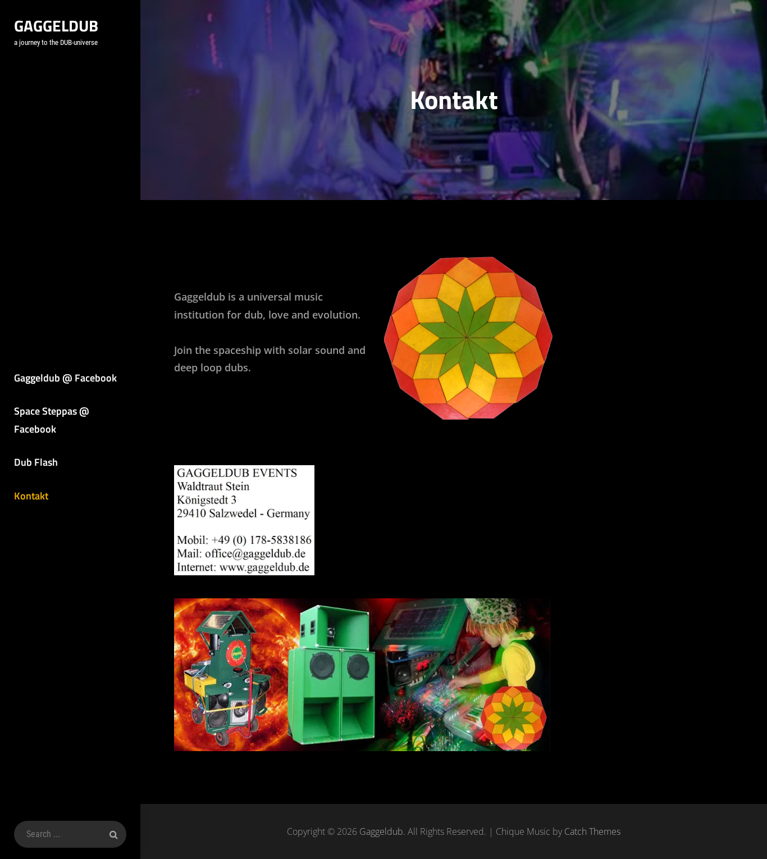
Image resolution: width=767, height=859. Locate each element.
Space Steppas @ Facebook (51, 420)
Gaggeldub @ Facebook (65, 377)
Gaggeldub (56, 25)
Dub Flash (36, 462)
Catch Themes (592, 831)
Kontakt (31, 495)
